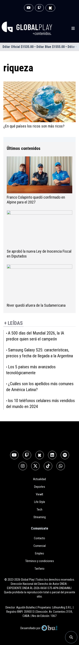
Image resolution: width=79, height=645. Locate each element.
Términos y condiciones (39, 561)
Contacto (39, 538)
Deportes (39, 486)
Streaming (39, 517)
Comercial (39, 545)
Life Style (39, 502)
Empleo (39, 553)
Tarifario (39, 568)
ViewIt (39, 494)
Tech (39, 509)
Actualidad (39, 479)
